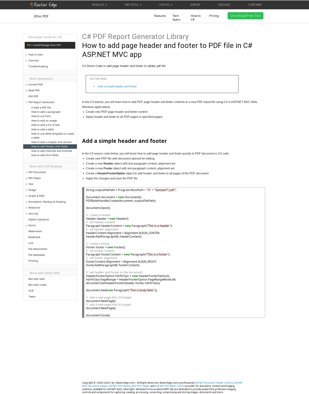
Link (30, 243)
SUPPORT (195, 4)
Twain (32, 296)
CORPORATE (255, 4)
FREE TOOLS (132, 4)
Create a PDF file (41, 107)
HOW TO (165, 4)
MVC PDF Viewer (140, 386)
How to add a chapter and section (51, 142)
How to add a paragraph (46, 111)
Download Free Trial (245, 15)
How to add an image (44, 120)
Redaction (34, 207)
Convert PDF (35, 84)
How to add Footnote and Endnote (51, 151)
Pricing (214, 16)
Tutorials (33, 60)
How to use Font (40, 116)
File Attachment (37, 249)
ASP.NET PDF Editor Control (170, 386)
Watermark (35, 231)
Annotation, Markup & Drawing (47, 201)
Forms (32, 225)
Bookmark (34, 237)
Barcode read (36, 279)
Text (30, 184)
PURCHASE (224, 4)
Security (33, 213)
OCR (31, 290)
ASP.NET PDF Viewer (119, 386)
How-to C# (196, 17)
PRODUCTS (99, 4)
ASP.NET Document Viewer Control (213, 382)
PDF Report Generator (41, 102)
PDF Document (37, 172)
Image (32, 190)
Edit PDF (33, 96)
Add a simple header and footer (117, 86)
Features (160, 16)
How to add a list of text (45, 125)
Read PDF (34, 90)
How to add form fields (45, 155)
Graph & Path (36, 195)
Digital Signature (38, 219)
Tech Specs (176, 17)
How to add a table (42, 129)
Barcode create (37, 284)
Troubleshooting (38, 66)
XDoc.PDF (41, 16)
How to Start (35, 54)
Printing (33, 260)
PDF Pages (34, 178)
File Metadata (36, 255)
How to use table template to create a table (52, 135)
